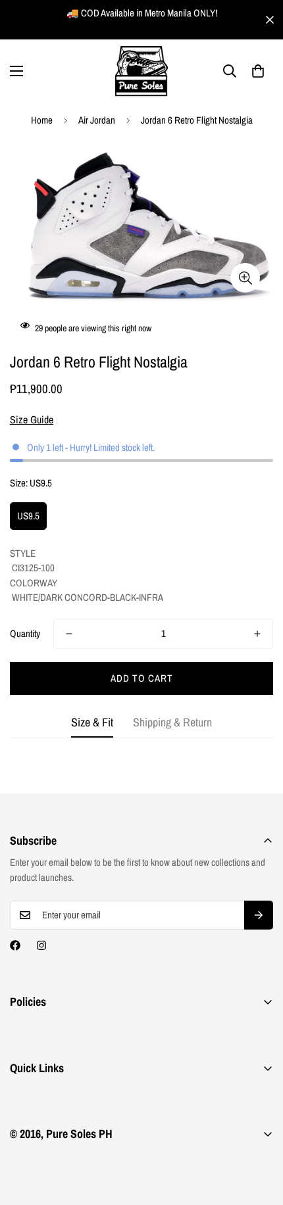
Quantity (25, 633)
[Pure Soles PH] (141, 71)
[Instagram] (41, 945)
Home (42, 120)
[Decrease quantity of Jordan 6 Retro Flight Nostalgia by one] (69, 633)
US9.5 (28, 516)
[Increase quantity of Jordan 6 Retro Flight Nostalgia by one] (257, 633)
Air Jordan (96, 120)
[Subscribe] (258, 915)
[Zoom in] (245, 278)
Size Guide (31, 419)
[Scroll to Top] (259, 1135)
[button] (258, 71)
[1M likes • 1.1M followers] (15, 945)
